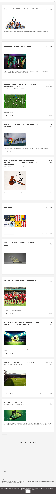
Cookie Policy (25, 488)
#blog (46, 115)
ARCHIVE (4, 471)
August (6, 474)
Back (4, 435)
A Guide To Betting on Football (17, 402)
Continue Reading (9, 75)
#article (50, 115)
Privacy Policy (30, 488)
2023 (5, 472)
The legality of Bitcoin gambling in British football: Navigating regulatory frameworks (21, 162)
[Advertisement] (28, 456)
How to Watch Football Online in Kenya (20, 280)
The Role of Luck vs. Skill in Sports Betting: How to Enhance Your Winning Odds (20, 244)
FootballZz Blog (5, 1)
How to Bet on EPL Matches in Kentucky (20, 362)
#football (41, 115)
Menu (54, 1)
